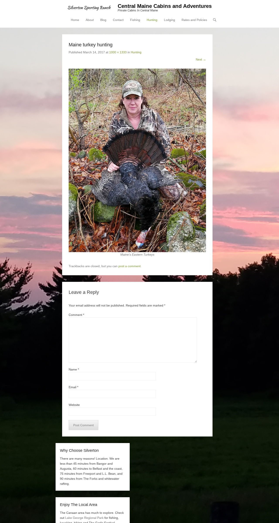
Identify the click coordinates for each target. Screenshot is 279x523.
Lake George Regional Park (84, 518)
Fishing (135, 20)
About (90, 20)
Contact (118, 20)
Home (75, 20)
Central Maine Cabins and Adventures (165, 6)
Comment (76, 315)
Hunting (152, 20)
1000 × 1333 (118, 52)
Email (73, 387)
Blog (103, 20)
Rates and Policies (194, 20)
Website (74, 405)
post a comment (129, 266)
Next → (201, 59)
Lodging (169, 20)
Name (74, 369)
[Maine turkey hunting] (137, 160)
